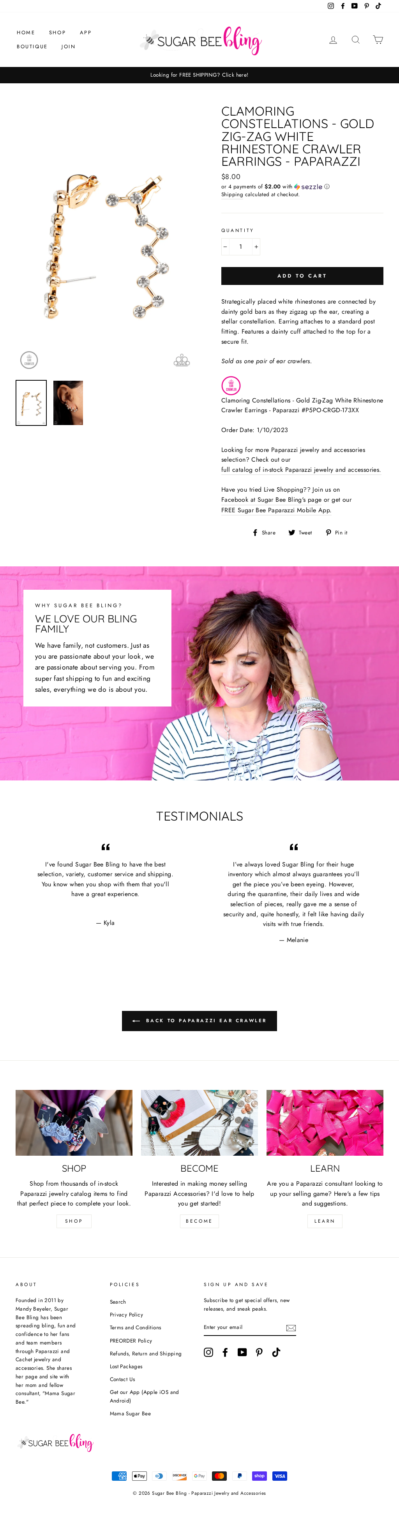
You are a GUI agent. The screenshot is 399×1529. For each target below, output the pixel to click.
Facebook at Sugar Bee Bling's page (271, 499)
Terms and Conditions (135, 1327)
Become (199, 1221)
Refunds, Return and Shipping (146, 1353)
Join (69, 46)
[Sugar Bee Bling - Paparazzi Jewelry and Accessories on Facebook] (225, 1352)
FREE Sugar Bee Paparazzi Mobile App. (276, 510)
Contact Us (122, 1379)
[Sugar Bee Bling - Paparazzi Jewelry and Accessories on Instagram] (208, 1352)
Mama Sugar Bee (130, 1413)
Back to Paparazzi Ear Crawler (205, 1020)
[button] (302, 186)
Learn (324, 1221)
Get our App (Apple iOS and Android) (144, 1396)
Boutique (32, 46)
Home (26, 32)
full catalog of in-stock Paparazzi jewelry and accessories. (301, 469)
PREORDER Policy (131, 1340)
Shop (57, 32)
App (86, 32)
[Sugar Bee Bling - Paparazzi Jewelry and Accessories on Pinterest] (259, 1352)
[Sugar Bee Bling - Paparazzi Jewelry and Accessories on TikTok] (276, 1352)
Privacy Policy (126, 1314)
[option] (199, 75)
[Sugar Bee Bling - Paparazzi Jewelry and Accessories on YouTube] (242, 1352)
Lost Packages (126, 1366)
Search (118, 1302)
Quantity (237, 230)
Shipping (232, 194)
